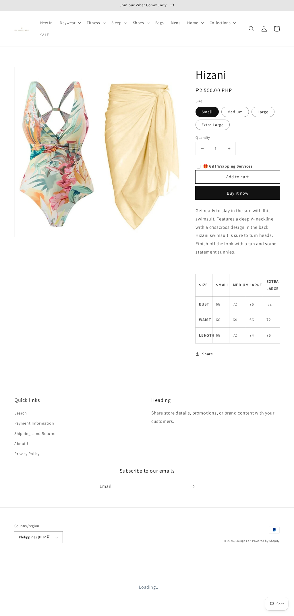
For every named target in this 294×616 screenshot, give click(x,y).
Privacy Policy (26, 453)
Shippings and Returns (35, 433)
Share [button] (207, 353)
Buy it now (238, 193)
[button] (251, 28)
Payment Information (34, 423)
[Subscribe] (192, 486)
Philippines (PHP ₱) (35, 537)
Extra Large (213, 124)
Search (20, 413)
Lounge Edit (243, 541)
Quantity (203, 137)
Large (263, 111)
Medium (235, 111)
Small (207, 111)
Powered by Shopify (266, 541)
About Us (23, 443)
